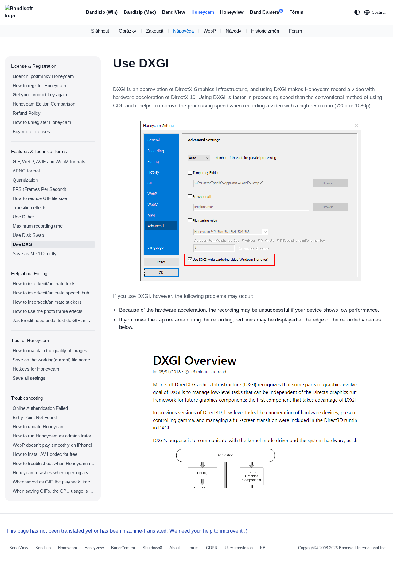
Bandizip (43, 547)
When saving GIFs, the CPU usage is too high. (54, 491)
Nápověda (183, 30)
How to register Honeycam (39, 85)
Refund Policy (27, 113)
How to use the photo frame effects (48, 311)
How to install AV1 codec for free (45, 454)
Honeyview (232, 12)
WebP (210, 30)
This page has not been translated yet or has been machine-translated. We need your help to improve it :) (126, 531)
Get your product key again (40, 94)
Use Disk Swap (28, 235)
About (174, 547)
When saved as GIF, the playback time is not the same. (54, 481)
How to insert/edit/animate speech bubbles (54, 292)
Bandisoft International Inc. (363, 547)
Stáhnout (100, 30)
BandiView (173, 12)
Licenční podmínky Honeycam (43, 76)
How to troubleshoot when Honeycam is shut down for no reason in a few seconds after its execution (54, 463)
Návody (233, 30)
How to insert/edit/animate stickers (47, 302)
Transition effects (30, 207)
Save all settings (29, 378)
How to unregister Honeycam (42, 122)
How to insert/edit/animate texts (44, 283)
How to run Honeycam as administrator (52, 435)
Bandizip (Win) (102, 12)
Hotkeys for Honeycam (36, 368)
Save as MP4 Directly (34, 253)
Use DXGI (23, 244)
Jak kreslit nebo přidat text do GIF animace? (54, 320)
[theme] (357, 12)
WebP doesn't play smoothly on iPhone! (52, 445)
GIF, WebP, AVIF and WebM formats (49, 161)
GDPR (211, 547)
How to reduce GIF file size (40, 198)
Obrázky (127, 30)
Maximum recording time (38, 226)
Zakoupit (154, 30)
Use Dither (23, 216)
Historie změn (265, 30)
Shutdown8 (152, 547)
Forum (193, 547)
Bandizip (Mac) (140, 12)
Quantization (25, 180)
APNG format (26, 170)
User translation (239, 547)
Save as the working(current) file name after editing (54, 359)
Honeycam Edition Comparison (44, 103)
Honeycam (202, 12)
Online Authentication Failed (40, 408)
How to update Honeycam (39, 426)
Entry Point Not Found (35, 417)
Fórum (296, 12)
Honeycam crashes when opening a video (54, 472)
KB (263, 547)
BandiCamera (266, 12)
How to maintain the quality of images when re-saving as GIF (54, 350)
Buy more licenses (31, 131)
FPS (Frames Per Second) (39, 189)
